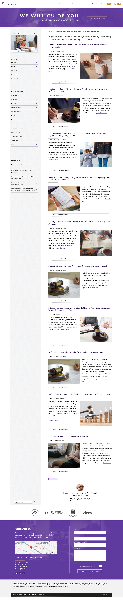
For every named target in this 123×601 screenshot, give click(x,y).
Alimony (13, 66)
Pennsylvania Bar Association (35, 513)
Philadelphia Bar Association (54, 513)
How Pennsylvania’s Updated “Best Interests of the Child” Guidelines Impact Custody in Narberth (23, 189)
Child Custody (14, 74)
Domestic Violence (15, 95)
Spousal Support (15, 140)
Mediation (13, 115)
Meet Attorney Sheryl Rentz (24, 33)
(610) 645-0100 (114, 4)
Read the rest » (102, 113)
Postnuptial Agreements (17, 124)
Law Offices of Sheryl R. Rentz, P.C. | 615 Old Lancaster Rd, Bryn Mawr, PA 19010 (36, 547)
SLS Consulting (40, 594)
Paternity (13, 120)
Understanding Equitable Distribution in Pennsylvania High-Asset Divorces (79, 394)
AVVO (87, 513)
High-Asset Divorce (63, 82)
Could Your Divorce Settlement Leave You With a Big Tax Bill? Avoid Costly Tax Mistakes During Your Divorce (23, 170)
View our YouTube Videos (23, 573)
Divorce (13, 87)
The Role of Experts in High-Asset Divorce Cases (68, 436)
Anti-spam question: (85, 566)
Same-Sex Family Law (16, 136)
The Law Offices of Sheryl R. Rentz (10, 4)
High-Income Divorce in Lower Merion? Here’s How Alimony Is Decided (22, 183)
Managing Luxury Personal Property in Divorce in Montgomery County (78, 266)
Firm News (13, 103)
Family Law (14, 99)
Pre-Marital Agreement (17, 128)
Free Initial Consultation (97, 18)
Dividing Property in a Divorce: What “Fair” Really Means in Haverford (23, 177)
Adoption (13, 62)
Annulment (14, 70)
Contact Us (23, 529)
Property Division (15, 132)
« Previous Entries (53, 479)
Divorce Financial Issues (17, 91)
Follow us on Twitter (20, 573)
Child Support (14, 79)
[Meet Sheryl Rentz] (24, 43)
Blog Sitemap (104, 594)
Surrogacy (13, 144)
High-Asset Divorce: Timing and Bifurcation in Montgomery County (76, 352)
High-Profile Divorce (16, 111)
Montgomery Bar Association (73, 513)
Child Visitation (15, 83)
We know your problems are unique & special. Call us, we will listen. (80, 496)
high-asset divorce (88, 443)
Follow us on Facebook (16, 573)
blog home (51, 31)
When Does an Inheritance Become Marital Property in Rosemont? (21, 164)
